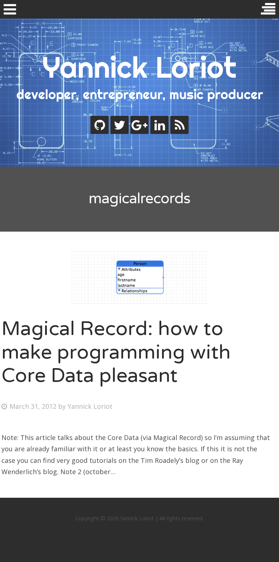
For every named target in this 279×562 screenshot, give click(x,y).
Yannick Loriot (139, 67)
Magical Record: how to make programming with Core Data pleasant (116, 352)
